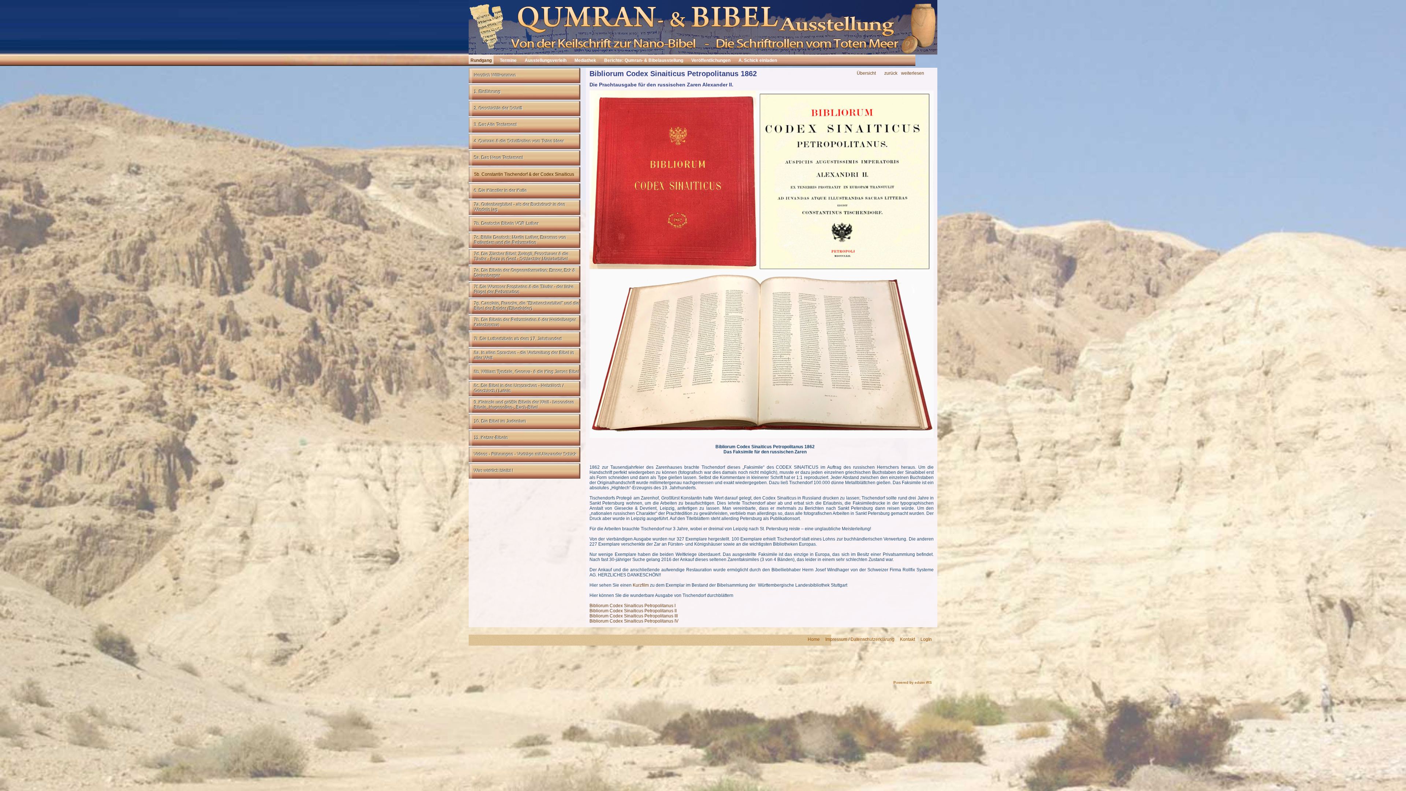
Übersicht (866, 73)
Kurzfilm (641, 585)
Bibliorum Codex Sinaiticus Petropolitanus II (633, 610)
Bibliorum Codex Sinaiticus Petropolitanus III (633, 616)
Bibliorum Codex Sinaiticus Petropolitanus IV (633, 621)
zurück (890, 73)
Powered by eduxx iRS (912, 682)
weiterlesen (912, 73)
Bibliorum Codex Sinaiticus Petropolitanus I (632, 605)
